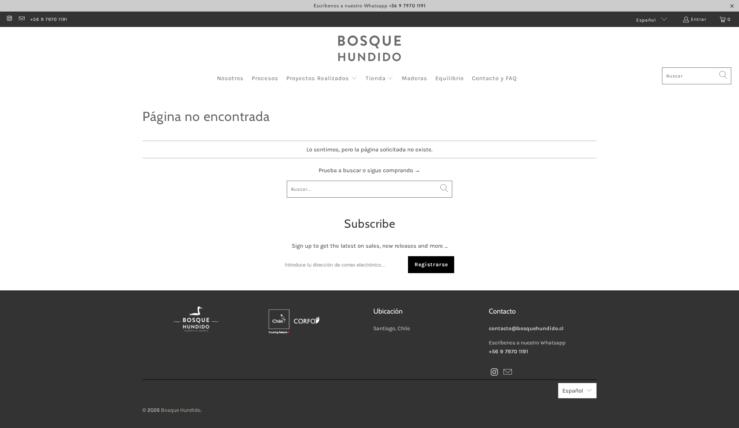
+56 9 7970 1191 (48, 19)
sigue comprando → (393, 170)
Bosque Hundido (181, 410)
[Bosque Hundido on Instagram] (9, 19)
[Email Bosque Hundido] (21, 19)
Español (646, 20)
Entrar (698, 19)
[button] (321, 78)
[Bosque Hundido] (369, 49)
